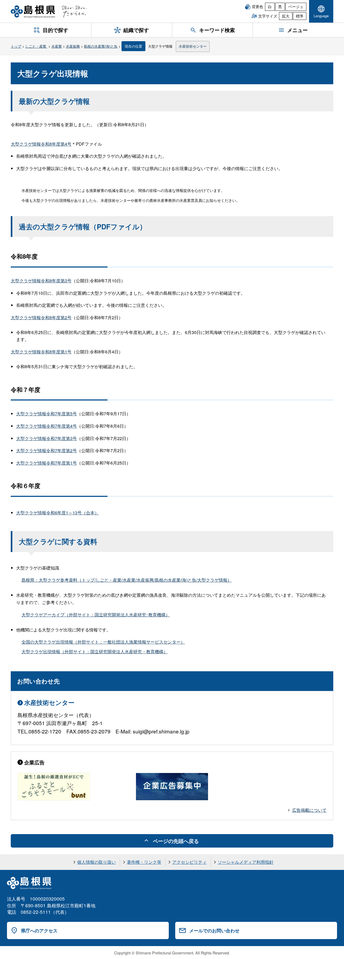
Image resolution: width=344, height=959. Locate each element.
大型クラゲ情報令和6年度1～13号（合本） (57, 513)
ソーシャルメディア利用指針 (246, 862)
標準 (299, 16)
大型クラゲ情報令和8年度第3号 (41, 280)
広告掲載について (309, 810)
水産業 (56, 46)
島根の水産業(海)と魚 (100, 46)
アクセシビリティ (189, 862)
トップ (16, 46)
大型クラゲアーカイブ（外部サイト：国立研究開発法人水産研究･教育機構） (96, 615)
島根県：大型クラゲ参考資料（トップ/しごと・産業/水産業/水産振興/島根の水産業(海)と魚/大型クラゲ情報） (127, 580)
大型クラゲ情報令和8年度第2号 (41, 317)
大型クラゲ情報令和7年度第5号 (46, 413)
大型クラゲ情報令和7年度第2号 (46, 450)
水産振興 (73, 46)
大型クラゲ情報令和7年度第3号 (46, 438)
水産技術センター (193, 46)
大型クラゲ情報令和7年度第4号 (46, 426)
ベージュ (295, 6)
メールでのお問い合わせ (214, 930)
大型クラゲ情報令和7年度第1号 (46, 463)
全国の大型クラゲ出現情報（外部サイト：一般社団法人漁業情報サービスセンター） (103, 642)
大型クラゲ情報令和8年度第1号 (41, 352)
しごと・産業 (36, 46)
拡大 (285, 16)
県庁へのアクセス (39, 930)
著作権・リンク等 (144, 862)
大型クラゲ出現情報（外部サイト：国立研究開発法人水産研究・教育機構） (95, 651)
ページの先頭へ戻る (176, 841)
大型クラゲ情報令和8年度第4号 (41, 144)
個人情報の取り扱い (96, 862)
